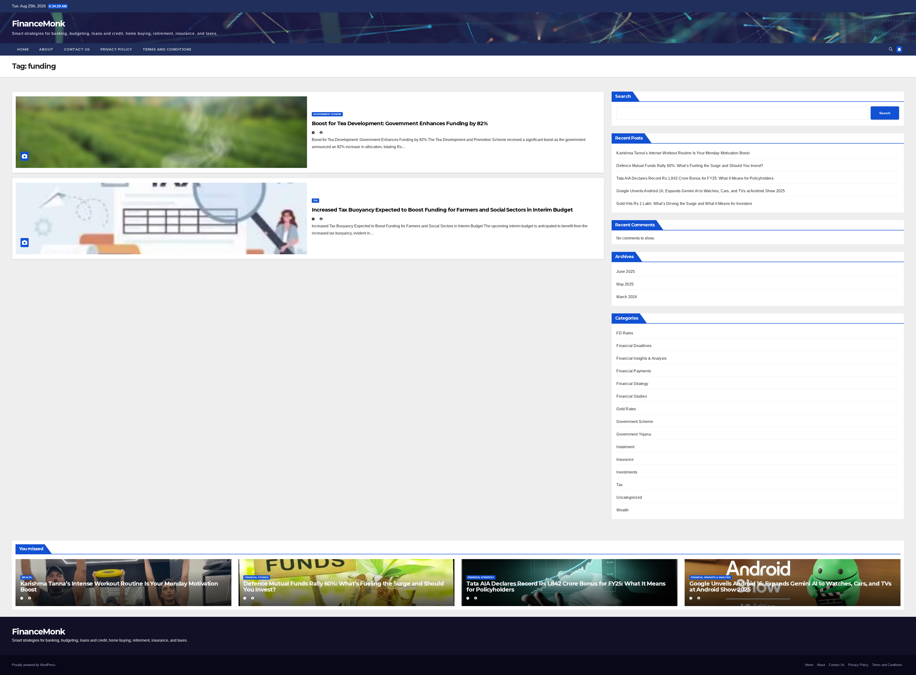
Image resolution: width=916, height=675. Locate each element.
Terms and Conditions (167, 49)
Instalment (625, 447)
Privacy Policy (116, 49)
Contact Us (77, 49)
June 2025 (625, 272)
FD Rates (624, 333)
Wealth (622, 510)
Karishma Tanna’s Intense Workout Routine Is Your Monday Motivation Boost (682, 153)
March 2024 (626, 297)
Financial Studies (631, 396)
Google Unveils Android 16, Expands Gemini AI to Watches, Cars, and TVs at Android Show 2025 (700, 191)
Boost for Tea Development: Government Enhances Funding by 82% (400, 123)
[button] (891, 49)
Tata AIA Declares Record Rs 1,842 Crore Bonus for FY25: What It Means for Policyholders (694, 178)
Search (623, 96)
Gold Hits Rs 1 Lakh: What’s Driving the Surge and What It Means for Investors (684, 204)
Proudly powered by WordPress (33, 665)
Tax (315, 200)
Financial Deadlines (633, 346)
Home (23, 49)
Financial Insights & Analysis (641, 358)
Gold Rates (626, 409)
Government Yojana (633, 434)
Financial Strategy (632, 384)
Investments (626, 472)
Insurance (625, 459)
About (46, 49)
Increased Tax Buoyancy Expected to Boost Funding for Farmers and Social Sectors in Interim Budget (442, 210)
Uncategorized (629, 497)
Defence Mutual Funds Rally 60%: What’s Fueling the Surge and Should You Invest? (689, 166)
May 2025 (625, 284)
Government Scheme (327, 114)
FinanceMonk (38, 24)
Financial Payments (633, 371)
